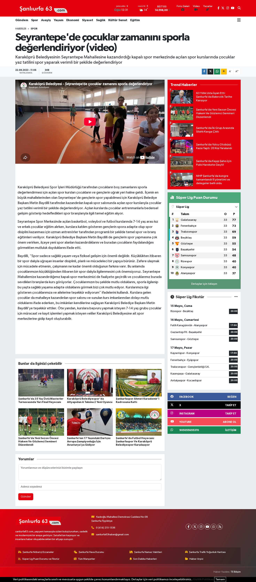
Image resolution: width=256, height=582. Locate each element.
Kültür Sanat (117, 20)
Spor (34, 20)
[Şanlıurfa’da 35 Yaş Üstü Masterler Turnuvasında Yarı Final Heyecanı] (41, 382)
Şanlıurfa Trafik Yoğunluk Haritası (207, 552)
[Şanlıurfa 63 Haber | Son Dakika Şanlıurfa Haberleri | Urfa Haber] (41, 8)
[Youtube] (207, 527)
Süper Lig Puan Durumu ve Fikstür (40, 559)
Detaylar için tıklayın (204, 283)
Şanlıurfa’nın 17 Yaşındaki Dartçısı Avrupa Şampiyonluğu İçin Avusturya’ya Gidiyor (88, 441)
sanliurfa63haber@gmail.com (112, 534)
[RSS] (220, 527)
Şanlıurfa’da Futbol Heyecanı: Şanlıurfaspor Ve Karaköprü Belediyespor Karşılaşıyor (135, 441)
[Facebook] (188, 527)
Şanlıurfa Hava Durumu (91, 552)
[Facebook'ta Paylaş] (204, 71)
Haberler (20, 29)
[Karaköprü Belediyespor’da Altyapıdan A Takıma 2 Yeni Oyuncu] (90, 382)
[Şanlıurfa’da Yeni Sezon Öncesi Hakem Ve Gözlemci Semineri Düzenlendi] (41, 422)
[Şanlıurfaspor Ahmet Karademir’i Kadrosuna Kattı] (139, 382)
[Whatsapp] (213, 527)
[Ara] (239, 8)
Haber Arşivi (196, 559)
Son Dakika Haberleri (145, 559)
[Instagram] (201, 527)
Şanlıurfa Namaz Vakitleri (148, 552)
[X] (195, 527)
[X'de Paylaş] (210, 71)
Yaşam (58, 20)
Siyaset (87, 20)
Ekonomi (72, 20)
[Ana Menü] (239, 20)
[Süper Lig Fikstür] (236, 297)
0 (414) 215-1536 (105, 527)
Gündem (21, 20)
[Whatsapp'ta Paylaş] (217, 71)
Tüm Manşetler (86, 559)
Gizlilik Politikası (203, 579)
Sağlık (100, 20)
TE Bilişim (236, 571)
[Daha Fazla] (224, 71)
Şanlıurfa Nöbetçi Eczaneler (38, 552)
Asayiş (46, 20)
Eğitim (135, 20)
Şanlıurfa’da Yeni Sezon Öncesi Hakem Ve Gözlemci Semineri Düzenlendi (38, 441)
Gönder (26, 496)
